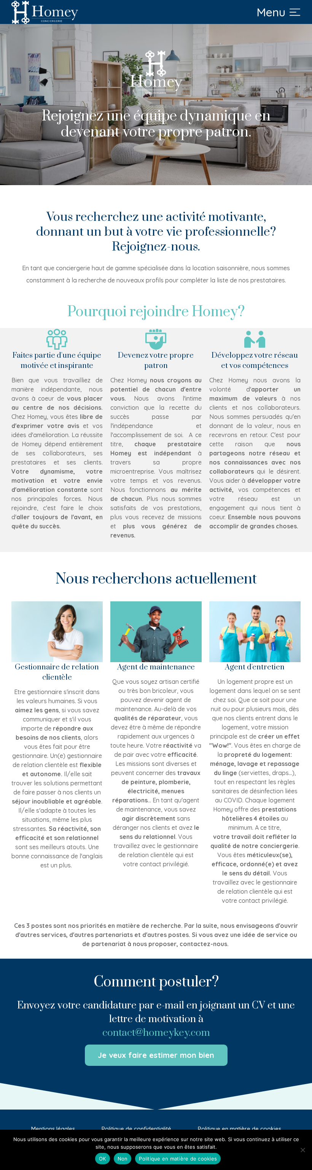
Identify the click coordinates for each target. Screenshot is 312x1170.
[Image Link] (44, 12)
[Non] (302, 1150)
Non (123, 1159)
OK (102, 1159)
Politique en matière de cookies (178, 1159)
